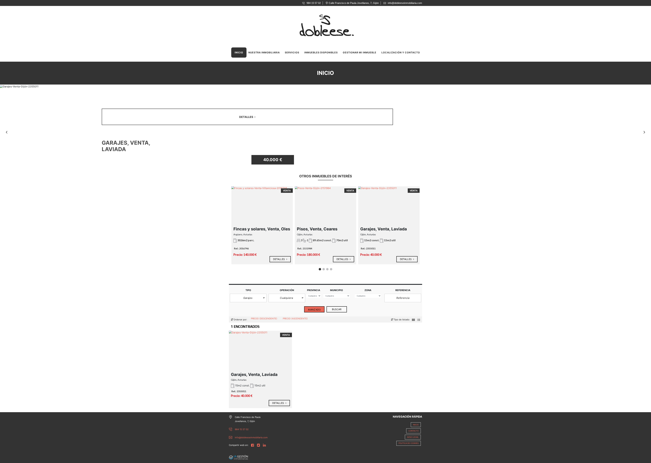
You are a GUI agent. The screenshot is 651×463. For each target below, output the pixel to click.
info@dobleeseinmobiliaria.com (251, 437)
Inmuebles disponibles (321, 52)
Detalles (279, 259)
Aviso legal (413, 437)
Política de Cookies (409, 443)
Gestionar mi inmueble (359, 52)
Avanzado (314, 309)
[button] (248, 298)
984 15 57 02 (242, 429)
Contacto (413, 431)
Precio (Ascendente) (295, 318)
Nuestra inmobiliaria (264, 52)
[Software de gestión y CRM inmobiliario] (238, 457)
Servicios (292, 52)
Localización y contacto (400, 52)
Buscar (337, 309)
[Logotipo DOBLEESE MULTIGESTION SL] (322, 24)
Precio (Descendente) (264, 318)
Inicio (239, 52)
